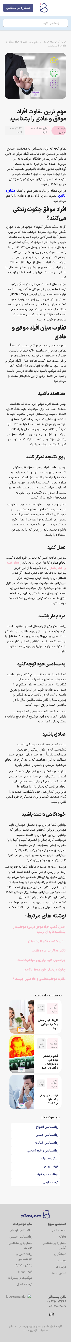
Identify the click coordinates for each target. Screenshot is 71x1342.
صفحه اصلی (58, 1230)
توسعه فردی (50, 42)
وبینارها (61, 1260)
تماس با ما (59, 1273)
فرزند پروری (25, 1271)
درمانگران (60, 1254)
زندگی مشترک (23, 1265)
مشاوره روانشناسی (18, 8)
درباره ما (60, 1266)
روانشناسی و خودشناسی (24, 1256)
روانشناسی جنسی (20, 1236)
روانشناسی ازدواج (21, 1230)
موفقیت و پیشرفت (20, 1278)
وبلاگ (62, 1236)
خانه (63, 42)
